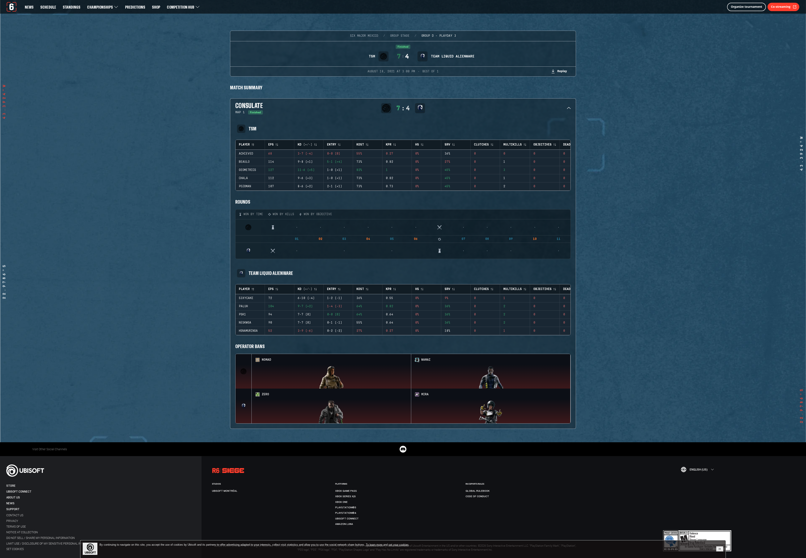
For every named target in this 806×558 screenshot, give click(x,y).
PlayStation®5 (345, 507)
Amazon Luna (344, 524)
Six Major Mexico (364, 36)
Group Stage (400, 36)
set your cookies (399, 544)
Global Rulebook (478, 490)
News (10, 503)
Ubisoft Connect (18, 491)
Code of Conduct (477, 496)
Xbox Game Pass (346, 490)
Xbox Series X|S (345, 496)
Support (13, 509)
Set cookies (15, 549)
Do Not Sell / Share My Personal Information (40, 538)
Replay (562, 71)
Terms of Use (16, 526)
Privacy (12, 521)
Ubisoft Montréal (224, 490)
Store (11, 485)
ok (719, 549)
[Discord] (403, 449)
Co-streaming (780, 7)
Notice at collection (22, 532)
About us (13, 497)
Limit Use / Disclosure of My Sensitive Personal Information (51, 543)
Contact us (14, 515)
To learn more (374, 544)
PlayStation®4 (345, 512)
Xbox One (341, 502)
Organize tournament (746, 7)
